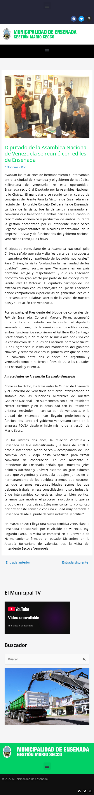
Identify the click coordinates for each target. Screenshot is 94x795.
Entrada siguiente (77, 562)
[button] (47, 5)
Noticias (12, 167)
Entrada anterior (16, 562)
